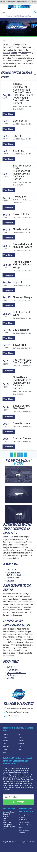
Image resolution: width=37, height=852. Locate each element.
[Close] (32, 48)
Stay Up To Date (18, 79)
